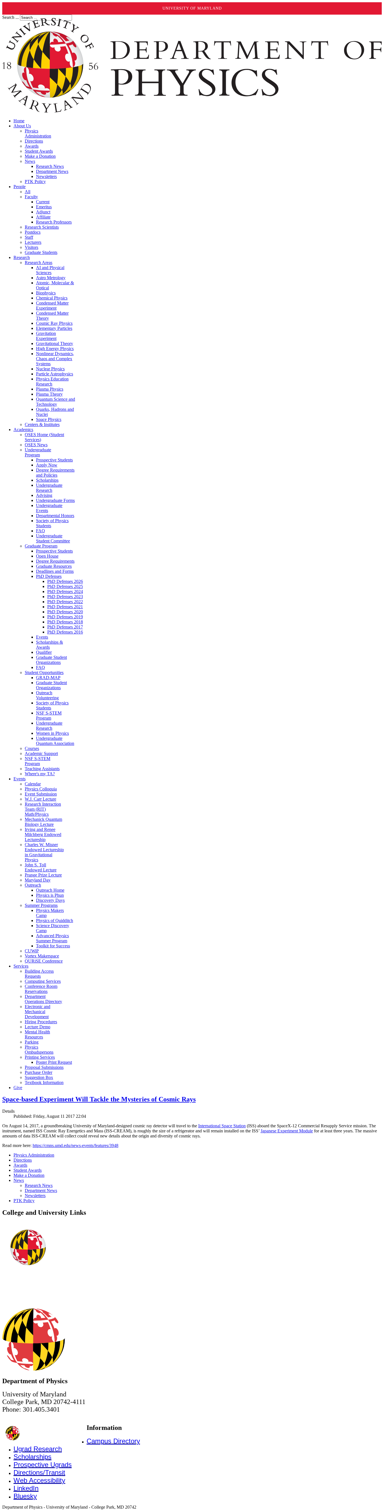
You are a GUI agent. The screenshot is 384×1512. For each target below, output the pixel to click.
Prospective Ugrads (42, 1464)
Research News (39, 1185)
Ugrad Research (37, 1449)
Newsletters (35, 1195)
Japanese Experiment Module (287, 1130)
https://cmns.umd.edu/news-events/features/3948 (75, 1145)
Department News (41, 1190)
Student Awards (27, 1170)
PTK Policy (24, 1200)
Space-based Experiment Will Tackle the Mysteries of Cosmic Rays (99, 1099)
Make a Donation (28, 1175)
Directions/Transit (39, 1472)
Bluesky (25, 1496)
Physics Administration (33, 1155)
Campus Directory (113, 1441)
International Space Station (222, 1125)
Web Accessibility (39, 1480)
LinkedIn (26, 1488)
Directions (22, 1160)
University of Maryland (192, 8)
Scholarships (32, 1457)
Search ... (10, 17)
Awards (20, 1165)
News (18, 1180)
